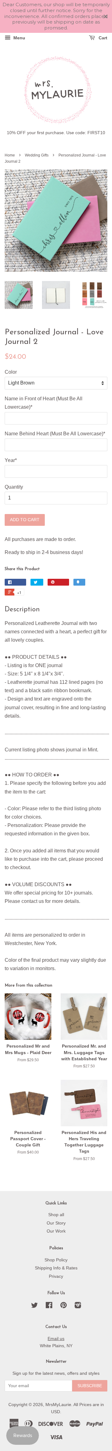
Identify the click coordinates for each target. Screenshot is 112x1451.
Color (11, 372)
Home (10, 155)
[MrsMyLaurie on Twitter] (34, 1306)
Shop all (56, 1214)
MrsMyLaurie (58, 1404)
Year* (11, 460)
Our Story (56, 1223)
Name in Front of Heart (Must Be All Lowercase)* (43, 403)
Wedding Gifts (37, 155)
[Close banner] (105, 16)
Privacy (56, 1276)
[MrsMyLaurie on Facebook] (49, 1306)
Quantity (14, 487)
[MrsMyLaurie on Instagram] (77, 1306)
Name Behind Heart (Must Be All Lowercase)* (55, 433)
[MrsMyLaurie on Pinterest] (63, 1306)
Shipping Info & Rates (56, 1268)
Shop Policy (56, 1260)
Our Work (56, 1231)
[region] (56, 16)
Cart (102, 37)
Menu (18, 37)
